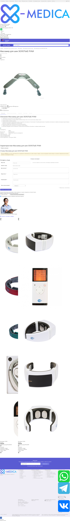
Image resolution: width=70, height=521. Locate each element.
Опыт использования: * (5, 185)
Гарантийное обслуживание (51, 473)
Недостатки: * (3, 173)
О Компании (22, 471)
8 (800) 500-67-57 (3, 35)
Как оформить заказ (50, 477)
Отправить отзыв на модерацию (6, 189)
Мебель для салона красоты (37, 476)
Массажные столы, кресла (38, 475)
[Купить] (0, 452)
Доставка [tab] (25, 113)
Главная (21, 470)
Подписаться (45, 463)
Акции (21, 475)
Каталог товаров (6, 45)
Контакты (21, 478)
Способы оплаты (49, 471)
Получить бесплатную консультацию (17, 194)
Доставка (48, 470)
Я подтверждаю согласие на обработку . (12, 196)
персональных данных (20, 196)
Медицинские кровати (37, 470)
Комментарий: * (4, 179)
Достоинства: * (4, 168)
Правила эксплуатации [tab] (11, 113)
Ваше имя (3, 162)
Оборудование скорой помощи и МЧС (37, 473)
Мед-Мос (2, 442)
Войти (68, 1)
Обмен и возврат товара (51, 472)
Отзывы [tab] (30, 113)
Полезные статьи (23, 475)
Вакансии (21, 477)
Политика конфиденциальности (50, 475)
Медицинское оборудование (38, 471)
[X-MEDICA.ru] (35, 13)
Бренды (21, 472)
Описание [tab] (3, 113)
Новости (21, 473)
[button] (2, 1)
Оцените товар (4, 165)
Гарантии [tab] (20, 113)
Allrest (6, 108)
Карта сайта (60, 512)
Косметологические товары (38, 478)
